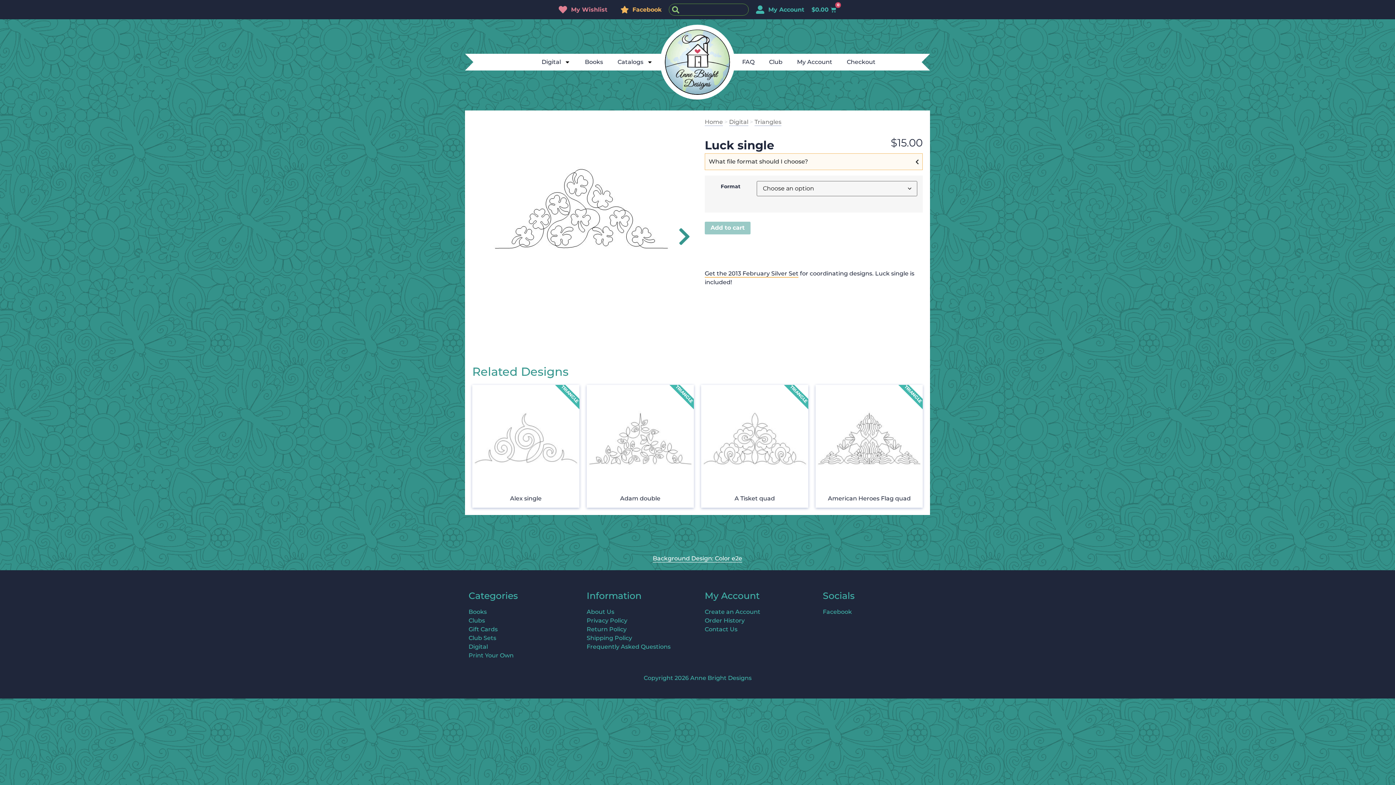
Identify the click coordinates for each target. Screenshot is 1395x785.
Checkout (861, 62)
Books (594, 62)
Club (776, 62)
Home (714, 121)
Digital (551, 62)
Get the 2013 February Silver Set (751, 273)
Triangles (768, 121)
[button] (680, 236)
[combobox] (709, 10)
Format (730, 186)
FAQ (748, 62)
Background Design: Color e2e (697, 558)
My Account (814, 62)
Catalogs (630, 62)
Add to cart (728, 227)
